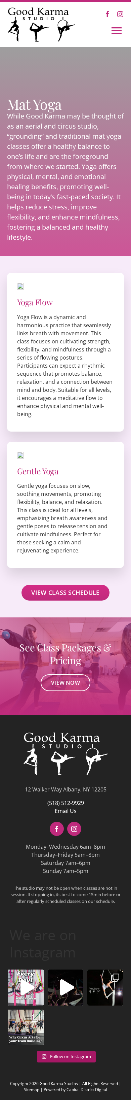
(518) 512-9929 (65, 803)
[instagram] (120, 14)
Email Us (66, 811)
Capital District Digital (87, 1089)
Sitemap (31, 1089)
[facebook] (107, 14)
